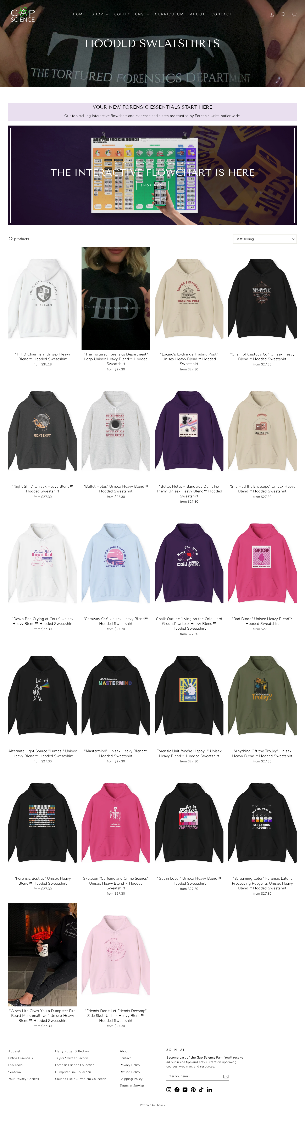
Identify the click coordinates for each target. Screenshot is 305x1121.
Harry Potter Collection (72, 1051)
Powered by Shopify (152, 1105)
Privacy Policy (130, 1065)
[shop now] (152, 175)
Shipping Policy (131, 1079)
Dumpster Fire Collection (73, 1072)
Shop (98, 14)
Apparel (14, 1051)
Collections (130, 14)
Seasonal (15, 1072)
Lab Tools (15, 1065)
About (197, 14)
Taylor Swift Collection (71, 1058)
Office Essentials (20, 1058)
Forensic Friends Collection (74, 1065)
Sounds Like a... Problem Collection (80, 1079)
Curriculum (169, 14)
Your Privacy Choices (23, 1079)
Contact (221, 14)
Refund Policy (130, 1072)
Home (79, 14)
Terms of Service (132, 1086)
